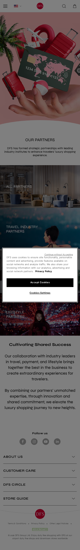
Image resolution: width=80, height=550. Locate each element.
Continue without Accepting (59, 254)
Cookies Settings (40, 293)
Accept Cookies (40, 282)
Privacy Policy (43, 271)
